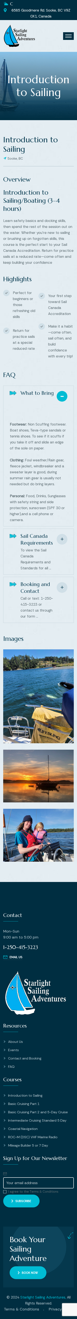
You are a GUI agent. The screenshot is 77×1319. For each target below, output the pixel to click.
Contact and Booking (24, 1058)
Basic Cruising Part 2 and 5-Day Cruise (38, 1112)
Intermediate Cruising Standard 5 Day (37, 1120)
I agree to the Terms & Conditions (33, 1191)
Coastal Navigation (23, 1129)
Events (13, 1050)
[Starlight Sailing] (19, 35)
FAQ (11, 1066)
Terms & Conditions (21, 1309)
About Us (15, 1041)
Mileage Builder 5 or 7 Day (28, 1145)
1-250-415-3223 (20, 947)
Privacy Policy (61, 1309)
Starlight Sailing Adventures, (43, 1297)
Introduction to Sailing (25, 1095)
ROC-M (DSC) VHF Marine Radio (33, 1137)
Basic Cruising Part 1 (24, 1104)
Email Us (16, 957)
